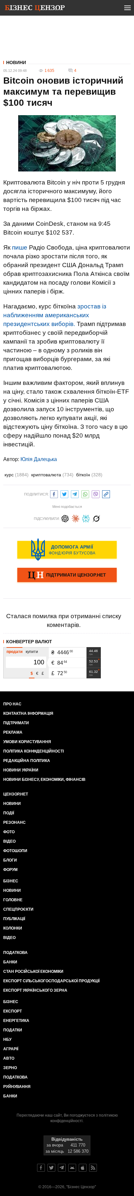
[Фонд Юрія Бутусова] (67, 549)
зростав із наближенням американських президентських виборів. (54, 315)
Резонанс (14, 822)
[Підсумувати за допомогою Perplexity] (86, 518)
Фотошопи (15, 851)
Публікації (14, 919)
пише (19, 247)
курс (17, 474)
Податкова (15, 952)
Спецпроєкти (18, 909)
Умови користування (27, 742)
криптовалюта (52, 474)
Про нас (12, 704)
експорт (12, 1011)
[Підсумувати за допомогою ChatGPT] (65, 518)
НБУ (7, 1039)
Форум (10, 869)
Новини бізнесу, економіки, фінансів (44, 779)
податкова (15, 1077)
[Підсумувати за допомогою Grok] (96, 518)
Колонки (12, 928)
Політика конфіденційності (33, 751)
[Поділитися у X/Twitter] (64, 493)
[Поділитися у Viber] (96, 493)
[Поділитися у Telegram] (75, 493)
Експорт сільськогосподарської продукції (51, 981)
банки (10, 962)
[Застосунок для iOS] (83, 1168)
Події (8, 813)
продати (14, 651)
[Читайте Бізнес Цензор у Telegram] (62, 1168)
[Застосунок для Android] (72, 1168)
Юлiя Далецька (38, 459)
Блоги (10, 860)
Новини (16, 62)
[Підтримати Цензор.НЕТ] (67, 575)
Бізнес (10, 881)
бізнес (10, 1001)
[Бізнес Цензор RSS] (93, 1168)
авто (8, 1058)
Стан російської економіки (33, 971)
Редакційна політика (26, 760)
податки (12, 1030)
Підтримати (16, 723)
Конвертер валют (29, 641)
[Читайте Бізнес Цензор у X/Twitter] (51, 1168)
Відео (9, 841)
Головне (12, 900)
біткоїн (89, 474)
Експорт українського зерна (35, 990)
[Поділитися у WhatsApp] (85, 493)
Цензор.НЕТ (15, 794)
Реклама (12, 732)
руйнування (17, 1086)
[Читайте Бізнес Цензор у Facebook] (41, 1168)
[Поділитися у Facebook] (54, 493)
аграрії (10, 1049)
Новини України (20, 770)
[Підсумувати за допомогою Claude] (75, 518)
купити (32, 651)
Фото (9, 832)
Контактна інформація (28, 713)
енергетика (16, 1020)
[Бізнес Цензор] (35, 9)
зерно (10, 1068)
